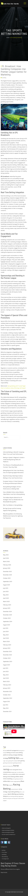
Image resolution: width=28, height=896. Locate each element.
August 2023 (6, 665)
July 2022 (5, 705)
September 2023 (7, 661)
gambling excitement (17, 762)
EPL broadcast (14, 760)
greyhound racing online (8, 766)
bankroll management (13, 750)
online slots (6, 781)
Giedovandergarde (6, 828)
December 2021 (7, 711)
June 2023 (6, 671)
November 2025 (7, 575)
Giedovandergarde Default (8, 830)
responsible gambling (13, 792)
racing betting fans (14, 789)
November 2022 (7, 691)
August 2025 (6, 585)
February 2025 (7, 605)
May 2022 (6, 708)
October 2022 (7, 695)
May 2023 (6, 675)
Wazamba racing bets (7, 798)
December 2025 (7, 571)
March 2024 (6, 641)
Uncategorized (5, 858)
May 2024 (6, 635)
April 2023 (6, 678)
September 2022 (7, 698)
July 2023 (5, 668)
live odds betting (20, 772)
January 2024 (6, 648)
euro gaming (21, 760)
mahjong (9, 774)
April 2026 (6, 558)
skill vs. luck (22, 791)
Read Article (4, 872)
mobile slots (15, 774)
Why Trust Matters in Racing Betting (12, 505)
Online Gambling (7, 779)
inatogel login (13, 772)
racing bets (10, 785)
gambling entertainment (8, 762)
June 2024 (6, 631)
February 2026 (7, 565)
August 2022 (6, 701)
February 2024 (7, 645)
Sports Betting (12, 794)
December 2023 (7, 651)
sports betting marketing (13, 796)
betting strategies (13, 755)
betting (3, 850)
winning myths (15, 798)
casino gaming (8, 760)
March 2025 (6, 601)
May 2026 (6, 555)
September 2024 (7, 621)
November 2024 (7, 615)
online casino (19, 776)
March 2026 (6, 561)
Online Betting (11, 776)
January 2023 (6, 688)
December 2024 (7, 611)
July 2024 (5, 628)
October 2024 (7, 618)
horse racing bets (13, 769)
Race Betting (5, 856)
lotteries (5, 774)
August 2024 (6, 625)
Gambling (4, 77)
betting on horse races (13, 752)
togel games (20, 796)
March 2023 (6, 681)
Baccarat (4, 750)
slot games (5, 794)
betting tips (13, 757)
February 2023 (7, 685)
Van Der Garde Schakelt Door (8, 834)
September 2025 (7, 581)
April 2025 (6, 598)
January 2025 (6, 608)
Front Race (4, 852)
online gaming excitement (18, 778)
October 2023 (7, 658)
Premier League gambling (15, 781)
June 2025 (6, 591)
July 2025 (5, 588)
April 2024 (6, 638)
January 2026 (6, 568)
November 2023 (7, 655)
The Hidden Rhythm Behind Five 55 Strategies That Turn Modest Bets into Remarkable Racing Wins (13, 499)
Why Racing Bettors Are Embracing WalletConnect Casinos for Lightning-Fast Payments (13, 516)
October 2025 (7, 578)
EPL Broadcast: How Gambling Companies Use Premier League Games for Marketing (14, 70)
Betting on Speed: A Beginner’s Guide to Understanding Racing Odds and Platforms (13, 459)
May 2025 (6, 595)
